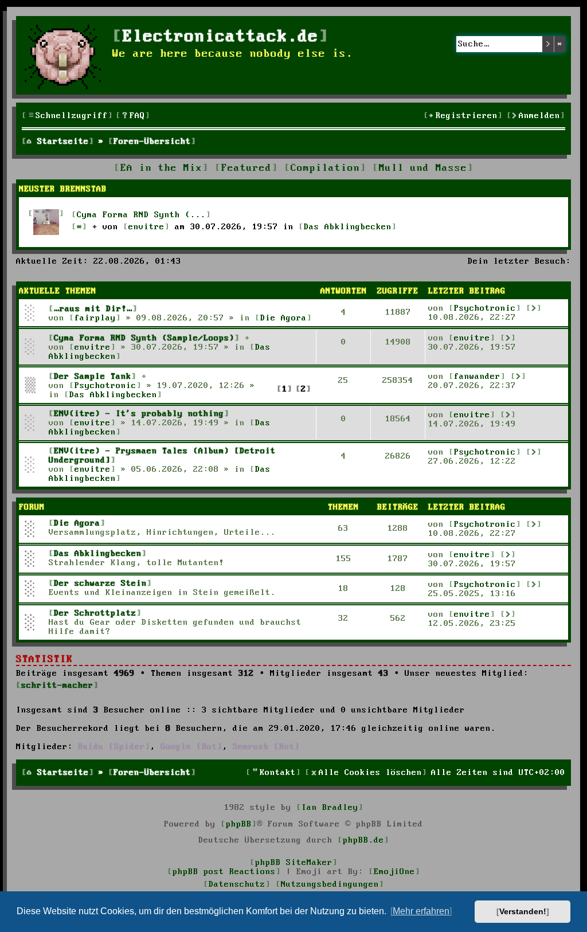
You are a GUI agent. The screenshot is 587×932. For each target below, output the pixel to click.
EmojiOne (394, 871)
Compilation (325, 168)
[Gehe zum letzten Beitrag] (534, 308)
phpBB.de (363, 840)
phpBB (239, 824)
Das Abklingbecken (348, 227)
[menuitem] (133, 116)
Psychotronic (485, 308)
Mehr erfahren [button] (421, 911)
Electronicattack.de (221, 37)
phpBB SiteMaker (293, 862)
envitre (146, 227)
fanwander (477, 376)
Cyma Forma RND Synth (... (141, 215)
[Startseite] (65, 55)
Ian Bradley (330, 807)
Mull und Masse (423, 168)
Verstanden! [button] (522, 911)
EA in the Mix (161, 168)
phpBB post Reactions (224, 871)
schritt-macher (57, 685)
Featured (246, 168)
